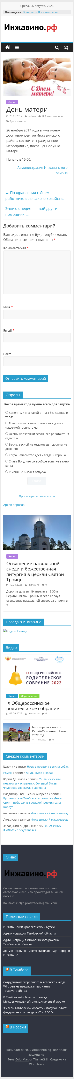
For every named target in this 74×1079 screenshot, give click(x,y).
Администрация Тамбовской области (29, 933)
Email (8, 330)
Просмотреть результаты (37, 496)
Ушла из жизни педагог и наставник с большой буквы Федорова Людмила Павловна (32, 783)
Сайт (7, 354)
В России (18, 1027)
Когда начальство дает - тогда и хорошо (37, 455)
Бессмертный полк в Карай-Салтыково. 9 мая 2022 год (49, 731)
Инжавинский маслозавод (49, 813)
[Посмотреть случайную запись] (66, 47)
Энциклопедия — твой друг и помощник (31, 211)
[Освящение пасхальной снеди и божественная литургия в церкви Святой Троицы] (37, 517)
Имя (8, 307)
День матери (18, 121)
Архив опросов (13, 505)
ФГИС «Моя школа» (39, 773)
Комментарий (16, 248)
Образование (29, 696)
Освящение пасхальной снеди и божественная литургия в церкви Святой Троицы (35, 571)
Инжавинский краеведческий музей (29, 927)
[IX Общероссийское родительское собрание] (37, 657)
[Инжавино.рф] (7, 47)
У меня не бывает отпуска (27, 472)
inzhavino (34, 584)
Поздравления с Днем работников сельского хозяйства (35, 195)
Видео (12, 696)
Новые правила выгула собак (47, 766)
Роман (7, 773)
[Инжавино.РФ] (30, 866)
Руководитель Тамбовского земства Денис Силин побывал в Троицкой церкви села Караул (33, 802)
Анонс (12, 102)
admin (32, 116)
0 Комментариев (52, 116)
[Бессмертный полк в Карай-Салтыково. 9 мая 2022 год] (16, 725)
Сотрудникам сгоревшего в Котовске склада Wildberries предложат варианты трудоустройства (34, 986)
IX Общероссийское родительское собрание (32, 705)
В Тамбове (19, 969)
